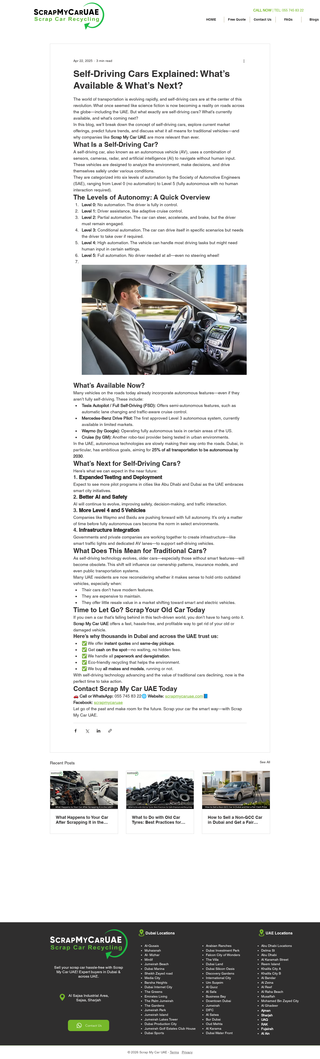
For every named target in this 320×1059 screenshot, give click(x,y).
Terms (174, 1052)
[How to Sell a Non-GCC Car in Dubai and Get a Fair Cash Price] (236, 790)
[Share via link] (110, 731)
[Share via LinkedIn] (98, 731)
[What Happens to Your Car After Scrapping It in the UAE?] (84, 790)
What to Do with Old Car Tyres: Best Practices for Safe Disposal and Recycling (156, 820)
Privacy (187, 1052)
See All (265, 762)
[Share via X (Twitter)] (87, 731)
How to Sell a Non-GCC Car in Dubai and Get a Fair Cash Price (235, 820)
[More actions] (244, 61)
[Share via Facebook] (75, 731)
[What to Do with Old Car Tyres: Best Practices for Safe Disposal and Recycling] (160, 790)
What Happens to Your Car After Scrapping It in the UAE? (82, 820)
